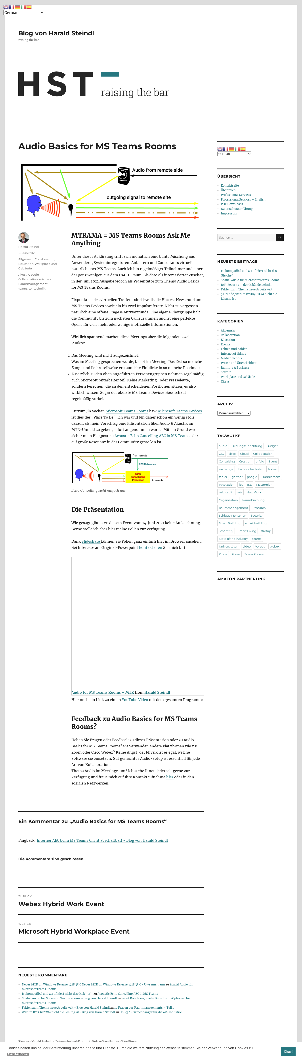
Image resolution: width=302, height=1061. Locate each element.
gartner (237, 477)
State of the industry (233, 538)
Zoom (236, 554)
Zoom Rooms (254, 554)
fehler (223, 477)
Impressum (229, 213)
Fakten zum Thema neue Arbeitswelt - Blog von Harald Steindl (66, 1008)
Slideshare (91, 541)
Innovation (227, 484)
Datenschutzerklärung (237, 209)
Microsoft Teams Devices (180, 411)
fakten (272, 469)
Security (256, 515)
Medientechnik (231, 358)
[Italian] (237, 149)
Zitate (225, 381)
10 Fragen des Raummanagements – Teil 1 (144, 1008)
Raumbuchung (253, 500)
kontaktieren (151, 547)
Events (225, 344)
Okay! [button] (288, 1051)
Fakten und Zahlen (234, 349)
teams (22, 288)
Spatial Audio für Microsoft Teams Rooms (250, 280)
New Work (254, 492)
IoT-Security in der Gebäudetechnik (246, 285)
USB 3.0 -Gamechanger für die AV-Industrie (151, 1012)
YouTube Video (135, 699)
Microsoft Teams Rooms (127, 411)
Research (259, 508)
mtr (239, 492)
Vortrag (260, 546)
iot (241, 484)
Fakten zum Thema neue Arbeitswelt (246, 289)
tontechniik (37, 288)
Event (273, 461)
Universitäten (228, 546)
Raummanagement (33, 284)
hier (170, 777)
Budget (272, 446)
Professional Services (236, 195)
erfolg (260, 461)
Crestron (245, 461)
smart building (256, 523)
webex (274, 546)
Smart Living (247, 531)
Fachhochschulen (251, 469)
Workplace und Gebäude (238, 377)
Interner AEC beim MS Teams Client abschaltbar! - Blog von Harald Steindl (102, 840)
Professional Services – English (243, 199)
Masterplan (264, 484)
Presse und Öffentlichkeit (238, 363)
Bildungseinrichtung (247, 446)
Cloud (244, 453)
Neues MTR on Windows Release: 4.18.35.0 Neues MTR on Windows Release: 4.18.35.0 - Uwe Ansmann (93, 984)
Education (25, 263)
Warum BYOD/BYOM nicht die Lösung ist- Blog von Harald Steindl (68, 1012)
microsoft (46, 279)
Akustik (23, 274)
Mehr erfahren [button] (18, 1054)
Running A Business (235, 367)
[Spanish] (243, 149)
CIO (221, 453)
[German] (232, 149)
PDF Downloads (232, 204)
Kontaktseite (230, 186)
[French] (226, 149)
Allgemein (26, 259)
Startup (226, 372)
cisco (232, 453)
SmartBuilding (230, 523)
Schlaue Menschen (232, 515)
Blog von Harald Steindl (56, 33)
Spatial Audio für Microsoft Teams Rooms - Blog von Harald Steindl (69, 998)
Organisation (228, 500)
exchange (226, 469)
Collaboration (44, 259)
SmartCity (226, 531)
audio (35, 274)
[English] (220, 149)
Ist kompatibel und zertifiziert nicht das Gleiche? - (57, 994)
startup (266, 531)
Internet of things (233, 354)
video (247, 546)
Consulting (227, 461)
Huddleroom (271, 477)
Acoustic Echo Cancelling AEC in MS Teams (152, 436)
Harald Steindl (28, 246)
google (252, 477)
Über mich (228, 190)
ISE (249, 484)
